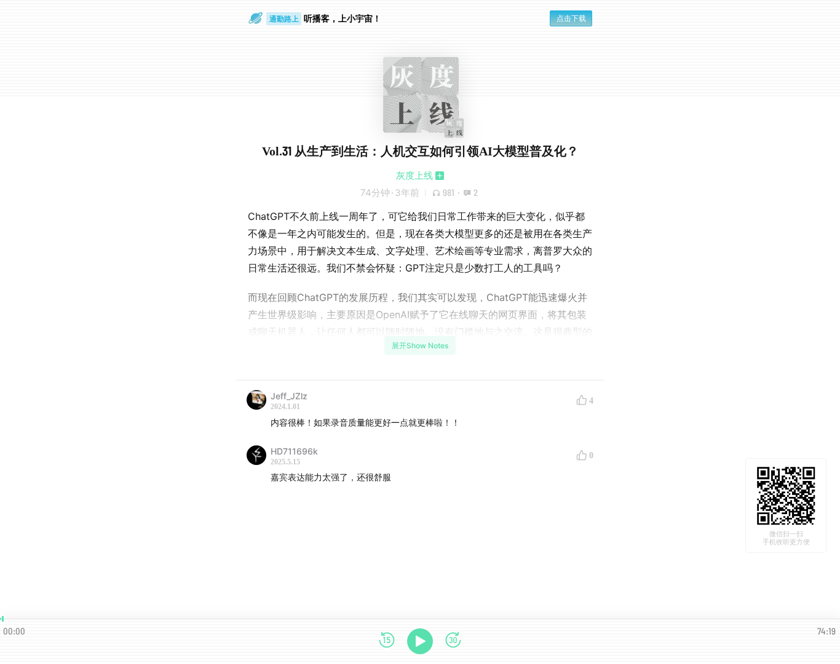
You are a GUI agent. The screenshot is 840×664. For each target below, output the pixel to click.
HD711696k (294, 451)
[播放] (420, 641)
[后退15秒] (387, 641)
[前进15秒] (453, 641)
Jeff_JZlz (289, 396)
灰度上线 (414, 175)
